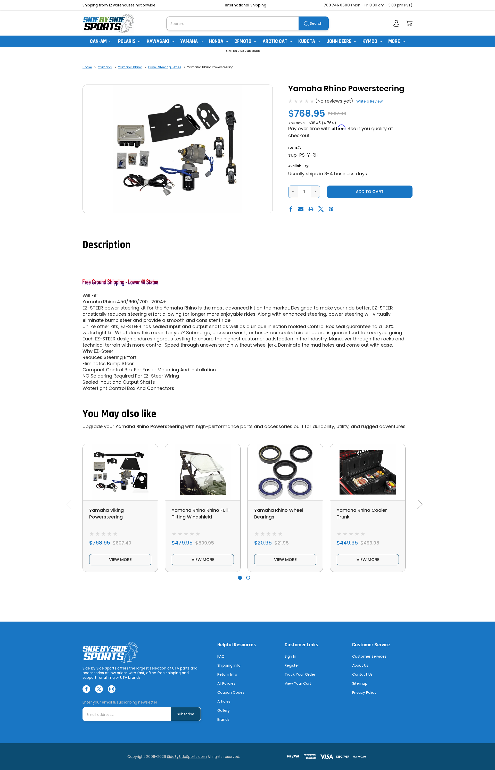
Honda (216, 41)
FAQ (221, 656)
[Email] (300, 209)
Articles (223, 701)
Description (106, 245)
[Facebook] (290, 209)
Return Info (227, 674)
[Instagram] (112, 689)
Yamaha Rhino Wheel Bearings (278, 513)
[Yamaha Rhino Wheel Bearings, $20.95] (285, 472)
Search (316, 23)
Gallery (223, 710)
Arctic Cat (275, 41)
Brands (223, 719)
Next (420, 504)
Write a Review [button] (369, 101)
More (394, 41)
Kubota (307, 41)
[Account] (396, 23)
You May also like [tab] (119, 414)
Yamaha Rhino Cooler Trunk (362, 513)
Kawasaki (158, 41)
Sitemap (359, 683)
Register (292, 665)
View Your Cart (298, 683)
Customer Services (369, 656)
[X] (321, 209)
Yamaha (189, 41)
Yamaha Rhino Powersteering (150, 426)
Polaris (127, 41)
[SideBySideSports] (108, 23)
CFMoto (243, 41)
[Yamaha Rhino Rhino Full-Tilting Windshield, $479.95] (202, 472)
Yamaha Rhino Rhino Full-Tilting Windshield (201, 513)
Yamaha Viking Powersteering (106, 513)
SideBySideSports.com (187, 756)
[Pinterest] (331, 209)
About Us (360, 665)
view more (120, 560)
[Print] (311, 209)
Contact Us (362, 674)
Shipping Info (229, 665)
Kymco (370, 41)
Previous (68, 504)
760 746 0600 (337, 5)
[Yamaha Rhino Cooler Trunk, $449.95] (367, 472)
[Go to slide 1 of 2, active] (240, 578)
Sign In (290, 656)
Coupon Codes (230, 692)
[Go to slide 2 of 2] (248, 578)
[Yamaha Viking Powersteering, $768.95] (120, 472)
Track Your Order (300, 674)
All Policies (226, 683)
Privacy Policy (364, 692)
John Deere (339, 41)
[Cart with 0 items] (409, 23)
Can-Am (99, 41)
